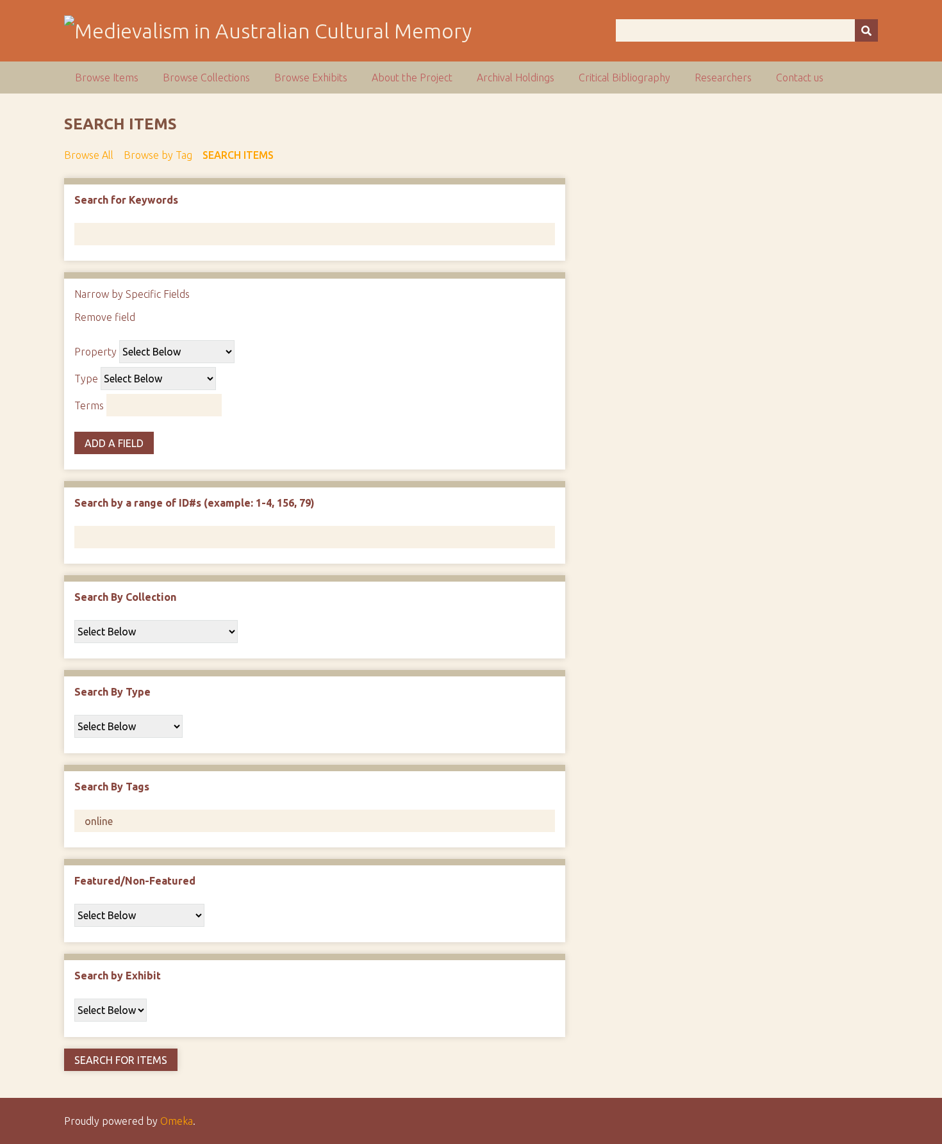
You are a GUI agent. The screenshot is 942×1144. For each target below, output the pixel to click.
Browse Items (106, 77)
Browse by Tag (158, 155)
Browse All (88, 155)
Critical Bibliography (624, 77)
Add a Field (114, 443)
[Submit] (866, 30)
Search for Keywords (126, 200)
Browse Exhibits (310, 77)
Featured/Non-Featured (134, 881)
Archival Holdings (515, 77)
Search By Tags (111, 786)
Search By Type (112, 692)
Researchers (723, 77)
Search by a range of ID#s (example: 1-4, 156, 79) (194, 503)
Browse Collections (206, 77)
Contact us (799, 77)
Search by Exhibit (117, 975)
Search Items (238, 155)
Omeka (176, 1121)
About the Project (412, 77)
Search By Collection (125, 597)
